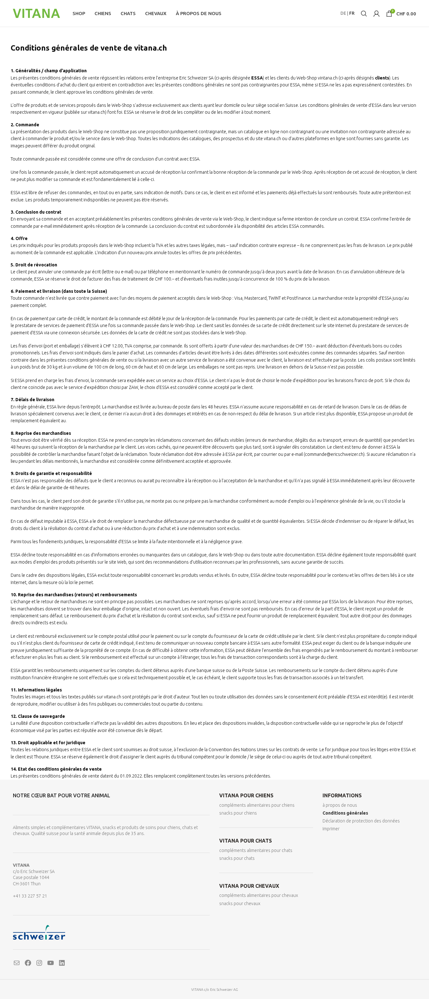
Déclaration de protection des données (361, 820)
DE (343, 13)
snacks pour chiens (238, 813)
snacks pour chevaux (239, 903)
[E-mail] (16, 963)
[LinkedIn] (62, 963)
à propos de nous (340, 805)
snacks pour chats (237, 858)
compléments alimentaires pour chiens (257, 805)
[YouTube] (50, 963)
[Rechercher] (364, 13)
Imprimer (331, 828)
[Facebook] (28, 963)
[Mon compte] (376, 13)
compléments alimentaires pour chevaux (258, 895)
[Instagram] (39, 963)
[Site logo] (36, 12)
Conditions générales (345, 813)
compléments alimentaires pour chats (255, 850)
